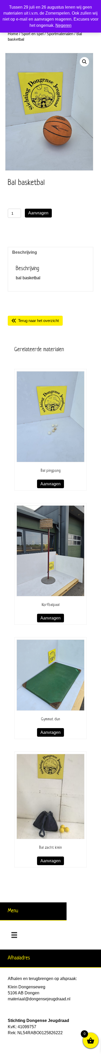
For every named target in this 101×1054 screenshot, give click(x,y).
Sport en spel (32, 34)
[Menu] (14, 934)
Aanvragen (38, 213)
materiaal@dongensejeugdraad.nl (39, 999)
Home (13, 34)
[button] (84, 61)
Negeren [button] (63, 25)
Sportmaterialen (60, 34)
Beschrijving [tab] (24, 252)
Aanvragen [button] (50, 484)
